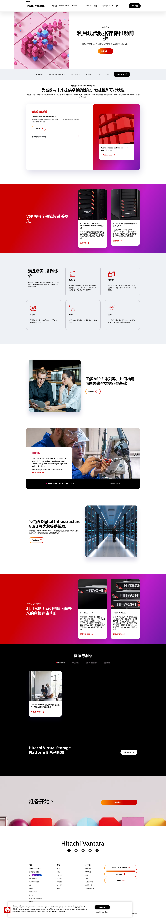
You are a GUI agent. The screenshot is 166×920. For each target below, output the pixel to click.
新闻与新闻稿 (33, 878)
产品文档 (59, 875)
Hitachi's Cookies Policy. (59, 911)
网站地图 (134, 913)
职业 (30, 875)
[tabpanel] (83, 693)
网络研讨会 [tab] (75, 663)
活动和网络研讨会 (34, 882)
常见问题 (59, 878)
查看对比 (83, 243)
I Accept (102, 907)
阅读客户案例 (36, 472)
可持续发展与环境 (34, 872)
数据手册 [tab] (107, 663)
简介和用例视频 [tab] (91, 663)
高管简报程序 (33, 892)
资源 (108, 74)
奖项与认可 (32, 895)
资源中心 (88, 868)
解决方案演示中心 (90, 885)
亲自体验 (116, 241)
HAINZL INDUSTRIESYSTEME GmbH (60, 483)
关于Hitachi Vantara (35, 868)
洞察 (86, 875)
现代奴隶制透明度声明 (35, 898)
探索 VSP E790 (117, 634)
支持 (58, 868)
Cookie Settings (102, 912)
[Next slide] (136, 453)
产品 (99, 74)
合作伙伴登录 (89, 882)
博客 (86, 878)
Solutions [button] (86, 6)
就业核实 (59, 885)
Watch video (107, 155)
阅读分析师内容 (36, 712)
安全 (58, 888)
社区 (58, 872)
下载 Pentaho (89, 888)
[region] (70, 909)
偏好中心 (31, 888)
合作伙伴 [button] (105, 6)
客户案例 (88, 74)
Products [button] (75, 6)
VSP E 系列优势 (75, 74)
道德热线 (59, 882)
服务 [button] (95, 6)
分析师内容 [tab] (61, 663)
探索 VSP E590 (85, 634)
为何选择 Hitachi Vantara (60, 6)
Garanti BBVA (115, 483)
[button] (113, 6)
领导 (30, 885)
